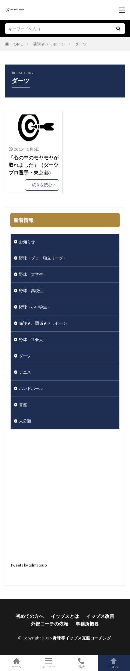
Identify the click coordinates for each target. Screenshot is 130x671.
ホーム (16, 666)
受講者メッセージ (49, 44)
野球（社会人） (33, 339)
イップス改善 (100, 616)
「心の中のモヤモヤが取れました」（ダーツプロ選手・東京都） (34, 164)
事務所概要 (87, 623)
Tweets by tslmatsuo (28, 565)
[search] (118, 28)
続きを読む (42, 184)
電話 (81, 666)
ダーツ (81, 44)
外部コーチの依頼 (49, 623)
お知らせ (27, 241)
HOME (17, 44)
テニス (25, 372)
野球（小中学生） (35, 306)
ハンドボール (31, 388)
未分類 (25, 421)
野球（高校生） (33, 290)
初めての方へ (30, 616)
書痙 (23, 404)
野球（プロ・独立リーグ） (43, 257)
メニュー (48, 666)
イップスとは (65, 616)
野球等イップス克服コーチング (82, 637)
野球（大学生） (33, 274)
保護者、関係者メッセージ (43, 323)
